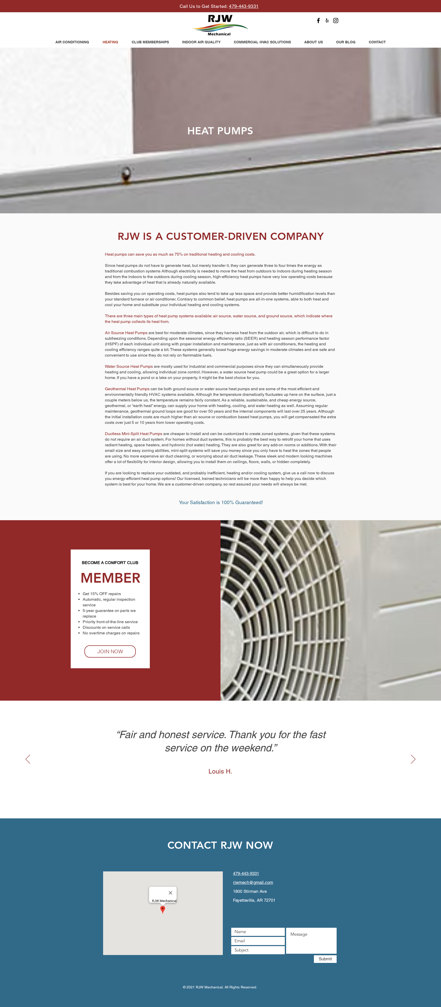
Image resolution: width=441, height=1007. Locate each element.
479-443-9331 (244, 6)
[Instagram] (335, 20)
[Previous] (28, 759)
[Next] (413, 759)
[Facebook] (318, 20)
